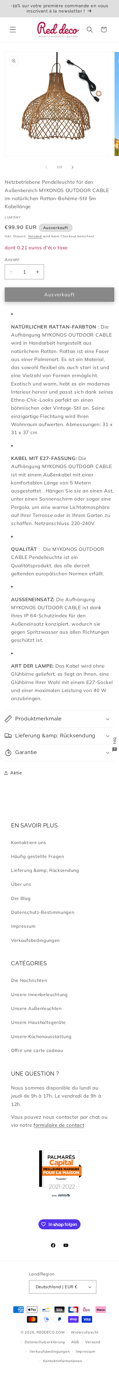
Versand (35, 236)
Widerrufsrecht (84, 1332)
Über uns (21, 884)
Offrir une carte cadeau (37, 1050)
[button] (13, 30)
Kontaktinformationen (62, 1361)
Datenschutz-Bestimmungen (42, 912)
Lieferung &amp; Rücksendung (45, 870)
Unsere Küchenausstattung (41, 1036)
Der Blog (21, 898)
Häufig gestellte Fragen (37, 856)
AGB (75, 1342)
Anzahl (12, 259)
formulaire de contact (58, 1125)
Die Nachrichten (29, 980)
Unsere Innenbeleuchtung (39, 994)
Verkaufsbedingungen (35, 940)
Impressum (23, 926)
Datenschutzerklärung (45, 1342)
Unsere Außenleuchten (36, 1008)
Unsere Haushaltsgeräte (38, 1022)
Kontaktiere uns (28, 842)
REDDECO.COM (51, 1332)
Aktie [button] (16, 772)
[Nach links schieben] (46, 167)
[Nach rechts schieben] (72, 167)
